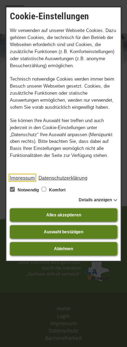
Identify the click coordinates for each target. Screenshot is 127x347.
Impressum (22, 178)
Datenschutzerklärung (62, 178)
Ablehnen (63, 248)
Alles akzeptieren (63, 215)
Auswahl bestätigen (63, 231)
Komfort (57, 190)
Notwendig (28, 190)
